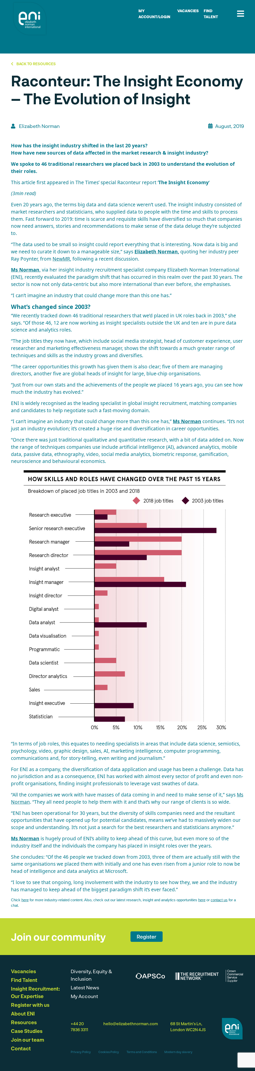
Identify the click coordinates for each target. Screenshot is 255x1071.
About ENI (23, 1013)
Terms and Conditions (142, 1052)
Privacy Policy (81, 1052)
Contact (21, 1048)
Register (146, 937)
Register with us (30, 1005)
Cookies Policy (108, 1052)
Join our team (27, 1040)
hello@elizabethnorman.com (130, 1023)
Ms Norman (187, 421)
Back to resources (36, 63)
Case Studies (26, 1031)
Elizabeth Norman (156, 251)
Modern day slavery (178, 1052)
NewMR (61, 258)
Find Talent (24, 980)
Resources (24, 1022)
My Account (84, 996)
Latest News (85, 987)
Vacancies (188, 10)
